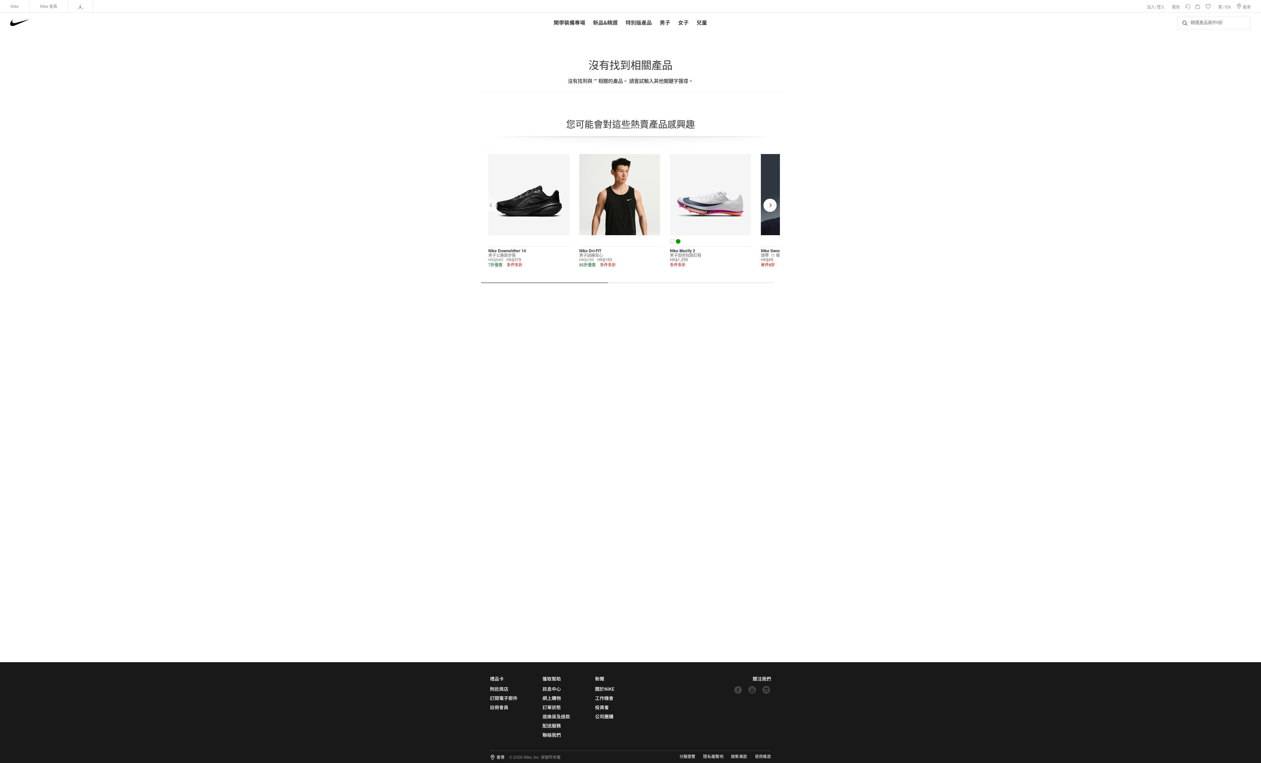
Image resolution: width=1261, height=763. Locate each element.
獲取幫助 (551, 678)
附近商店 (499, 688)
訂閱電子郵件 (504, 698)
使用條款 (763, 756)
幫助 (1176, 7)
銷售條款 (739, 756)
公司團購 (604, 716)
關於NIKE (604, 688)
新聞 (599, 678)
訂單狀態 (551, 707)
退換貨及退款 (556, 716)
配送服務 (551, 725)
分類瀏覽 (687, 756)
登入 (1161, 7)
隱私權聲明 (713, 756)
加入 (1151, 7)
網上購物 (551, 698)
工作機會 (604, 698)
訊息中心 (551, 688)
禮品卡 (497, 678)
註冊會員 (499, 707)
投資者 (602, 707)
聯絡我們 (551, 734)
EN (1228, 7)
